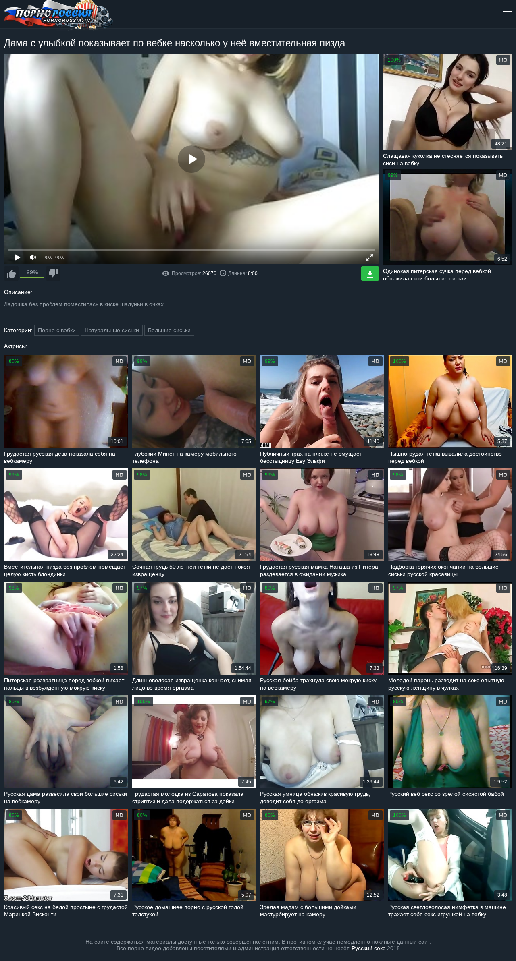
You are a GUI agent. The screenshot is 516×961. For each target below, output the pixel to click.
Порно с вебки (57, 330)
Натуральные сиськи (112, 330)
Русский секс (368, 948)
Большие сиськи (169, 330)
